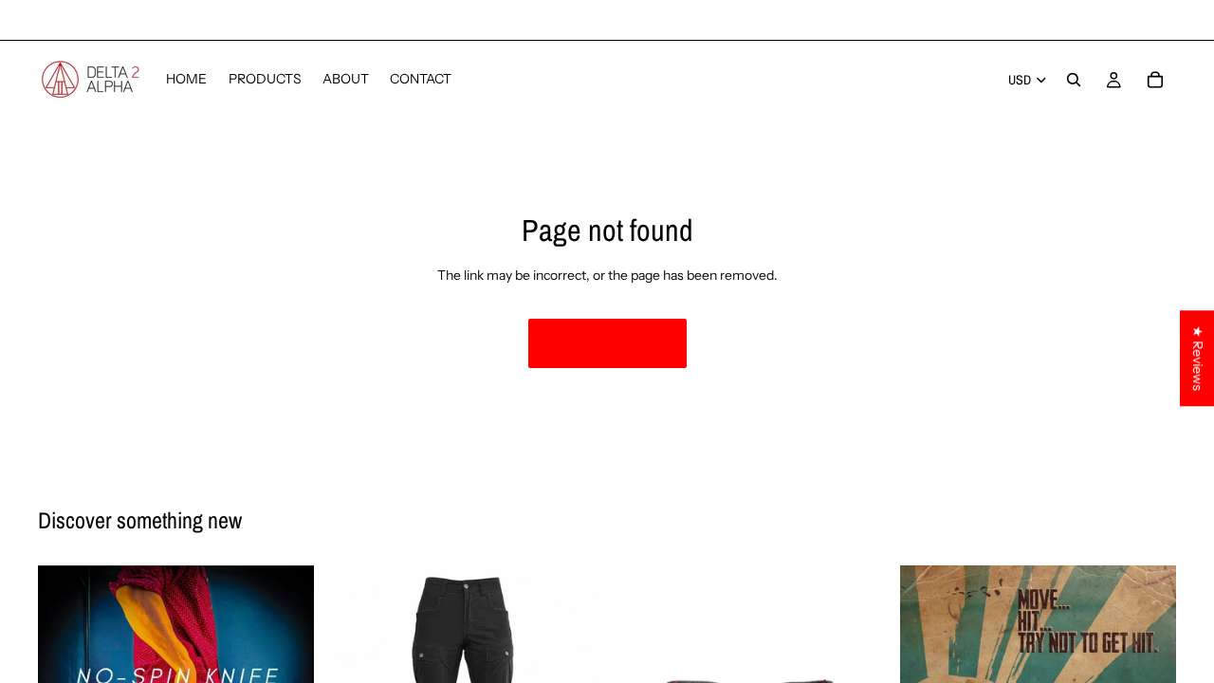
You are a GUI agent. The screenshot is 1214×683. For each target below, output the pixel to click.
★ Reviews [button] (1197, 358)
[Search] (1073, 80)
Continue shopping (607, 342)
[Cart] (1155, 80)
